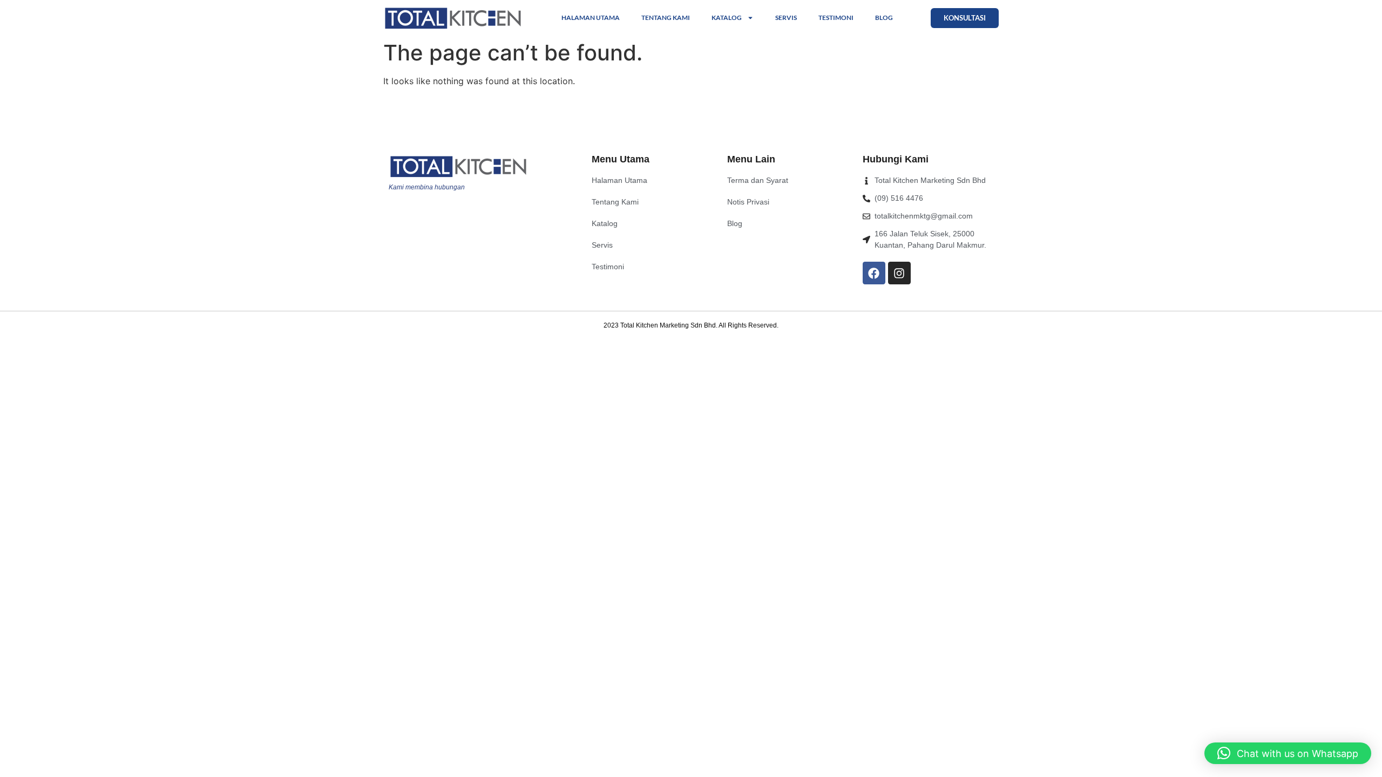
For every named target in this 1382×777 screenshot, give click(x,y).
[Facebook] (874, 273)
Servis (786, 17)
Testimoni (835, 17)
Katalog (727, 17)
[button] (1287, 753)
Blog (884, 17)
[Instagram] (899, 273)
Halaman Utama (590, 17)
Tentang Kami (665, 17)
